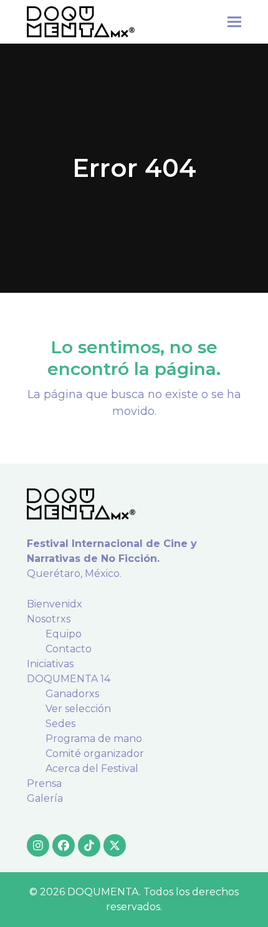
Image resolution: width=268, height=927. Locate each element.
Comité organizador (94, 753)
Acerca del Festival (91, 768)
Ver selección (78, 709)
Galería (45, 798)
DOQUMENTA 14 (68, 679)
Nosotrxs (48, 619)
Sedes (60, 724)
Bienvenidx (54, 604)
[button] (234, 21)
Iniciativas (50, 664)
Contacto (68, 649)
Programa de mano (93, 738)
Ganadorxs (72, 694)
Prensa (44, 783)
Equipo (63, 634)
